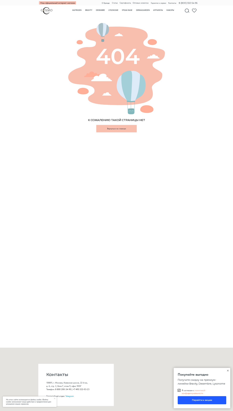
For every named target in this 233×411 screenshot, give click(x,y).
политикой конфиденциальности (193, 391)
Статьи (115, 3)
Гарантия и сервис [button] (158, 3)
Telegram (69, 396)
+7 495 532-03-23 (81, 389)
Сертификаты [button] (125, 3)
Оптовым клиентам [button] (141, 3)
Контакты (172, 3)
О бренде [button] (106, 3)
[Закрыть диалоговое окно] (227, 370)
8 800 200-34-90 (63, 389)
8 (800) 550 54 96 (188, 3)
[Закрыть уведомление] (54, 398)
